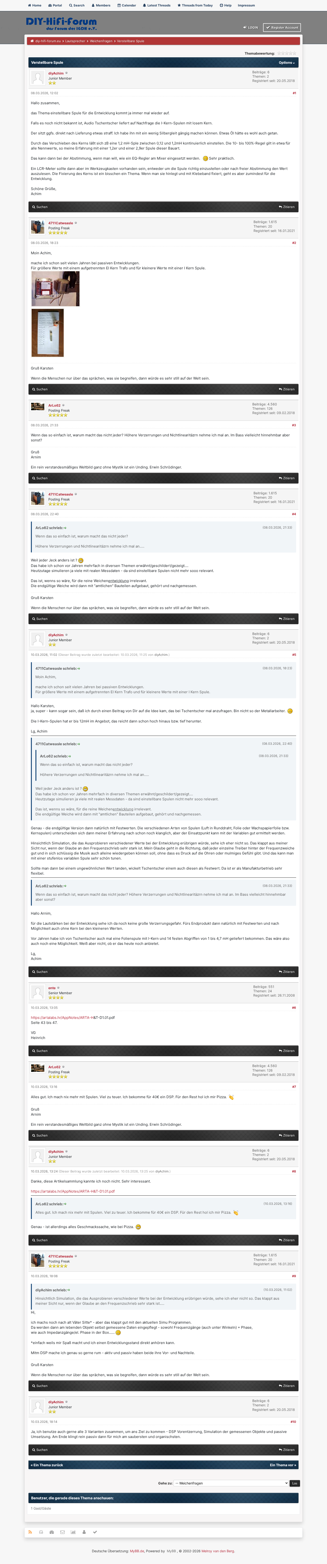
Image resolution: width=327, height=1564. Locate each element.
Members (102, 5)
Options (286, 62)
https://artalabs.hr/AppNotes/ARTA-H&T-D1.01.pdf (73, 1191)
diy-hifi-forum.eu (48, 41)
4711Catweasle (60, 223)
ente (52, 988)
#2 (294, 243)
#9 (294, 1276)
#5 (294, 655)
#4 (294, 514)
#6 (294, 1008)
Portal (57, 5)
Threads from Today (197, 5)
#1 (294, 93)
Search (79, 5)
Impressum (246, 5)
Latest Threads (158, 5)
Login (253, 27)
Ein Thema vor (281, 1465)
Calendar (128, 5)
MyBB (171, 1551)
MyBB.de (137, 1551)
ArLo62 (54, 405)
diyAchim (56, 73)
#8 (294, 1171)
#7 (294, 1087)
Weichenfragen (101, 41)
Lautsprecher (75, 41)
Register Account (284, 27)
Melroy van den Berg (218, 1551)
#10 (293, 1422)
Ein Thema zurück (48, 1465)
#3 (294, 425)
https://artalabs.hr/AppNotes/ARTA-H (62, 1017)
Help (227, 5)
